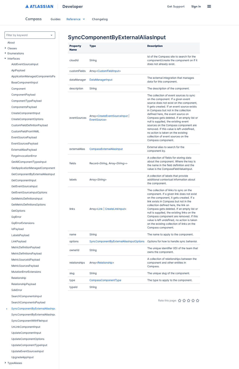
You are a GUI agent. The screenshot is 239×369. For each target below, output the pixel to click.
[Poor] (184, 300)
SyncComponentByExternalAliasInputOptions (116, 241)
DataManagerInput (100, 79)
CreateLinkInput (115, 208)
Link (100, 208)
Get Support (176, 6)
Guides (55, 19)
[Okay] (188, 300)
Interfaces (13, 58)
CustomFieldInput (108, 70)
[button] (209, 6)
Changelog (100, 19)
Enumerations (15, 53)
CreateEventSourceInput (113, 115)
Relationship (105, 262)
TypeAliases (14, 363)
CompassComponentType (105, 280)
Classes (12, 48)
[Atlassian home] (39, 6)
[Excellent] (197, 300)
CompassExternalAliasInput (106, 148)
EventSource (97, 119)
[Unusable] (179, 300)
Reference (73, 19)
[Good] (193, 300)
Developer (72, 6)
